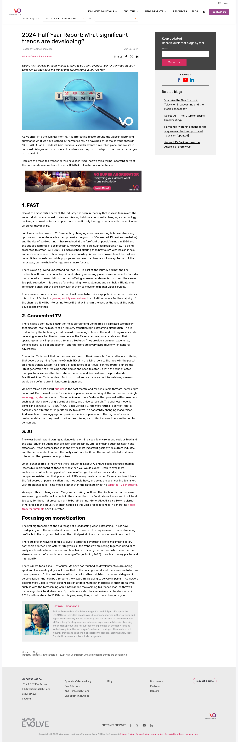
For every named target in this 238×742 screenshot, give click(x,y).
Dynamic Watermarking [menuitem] (78, 681)
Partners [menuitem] (155, 686)
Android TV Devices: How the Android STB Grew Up (182, 144)
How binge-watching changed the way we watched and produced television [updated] (185, 131)
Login (226, 3)
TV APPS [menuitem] (26, 698)
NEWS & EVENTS (154, 11)
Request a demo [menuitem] (205, 681)
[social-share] (130, 725)
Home (25, 652)
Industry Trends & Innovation (37, 56)
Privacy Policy (127, 734)
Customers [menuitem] (156, 681)
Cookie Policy (142, 734)
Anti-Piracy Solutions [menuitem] (77, 691)
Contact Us (219, 12)
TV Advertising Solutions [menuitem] (36, 689)
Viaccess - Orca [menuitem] (32, 679)
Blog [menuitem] (110, 681)
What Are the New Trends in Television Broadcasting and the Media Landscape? (184, 104)
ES (219, 3)
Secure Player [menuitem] (30, 694)
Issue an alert (192, 734)
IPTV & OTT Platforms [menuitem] (34, 684)
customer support (114, 725)
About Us (129, 11)
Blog (195, 11)
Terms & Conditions (174, 734)
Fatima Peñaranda (42, 49)
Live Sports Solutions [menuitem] (77, 696)
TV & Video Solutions (101, 11)
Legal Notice (157, 734)
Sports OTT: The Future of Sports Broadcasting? (184, 118)
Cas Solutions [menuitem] (72, 686)
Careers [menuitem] (154, 691)
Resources (180, 11)
